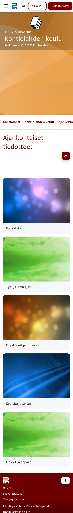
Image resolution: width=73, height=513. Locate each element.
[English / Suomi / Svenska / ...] (23, 6)
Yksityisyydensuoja (14, 499)
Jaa (66, 156)
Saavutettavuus (12, 493)
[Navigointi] (6, 6)
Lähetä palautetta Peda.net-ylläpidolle (26, 506)
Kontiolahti (11, 122)
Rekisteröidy (60, 6)
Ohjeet (7, 488)
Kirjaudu (37, 6)
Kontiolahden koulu (39, 122)
